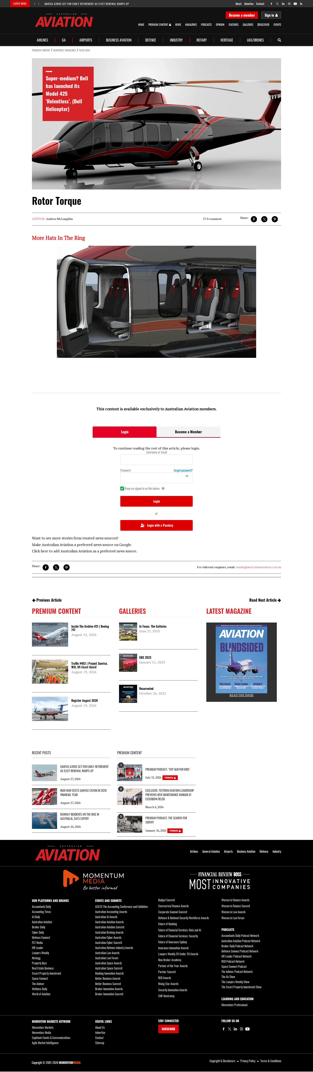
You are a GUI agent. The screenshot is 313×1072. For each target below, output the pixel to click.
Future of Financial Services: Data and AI (179, 930)
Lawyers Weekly (40, 953)
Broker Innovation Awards (109, 989)
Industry (176, 40)
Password (125, 470)
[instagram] (289, 3)
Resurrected (146, 688)
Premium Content (158, 24)
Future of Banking (167, 924)
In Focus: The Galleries (153, 626)
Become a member (242, 15)
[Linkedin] (235, 1029)
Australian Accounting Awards (111, 911)
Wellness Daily (39, 989)
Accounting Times (41, 911)
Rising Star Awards (168, 983)
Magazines (191, 24)
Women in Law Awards (233, 912)
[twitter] (277, 3)
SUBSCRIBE (168, 1029)
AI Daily (36, 917)
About (238, 3)
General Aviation (211, 851)
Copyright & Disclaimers (222, 1061)
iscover (264, 24)
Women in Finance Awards (235, 900)
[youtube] (295, 3)
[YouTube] (247, 1029)
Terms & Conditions (270, 1061)
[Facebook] (223, 1029)
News (178, 24)
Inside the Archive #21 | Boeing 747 (90, 628)
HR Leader (37, 947)
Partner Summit (167, 971)
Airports (85, 40)
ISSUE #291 (84, 50)
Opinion (220, 24)
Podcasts (206, 24)
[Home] (67, 853)
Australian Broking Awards (109, 932)
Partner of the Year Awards (173, 966)
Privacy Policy (247, 1061)
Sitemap (99, 1042)
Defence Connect (41, 937)
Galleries (248, 24)
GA (64, 40)
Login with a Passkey (160, 525)
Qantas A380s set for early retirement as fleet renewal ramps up (87, 4)
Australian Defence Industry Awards (114, 947)
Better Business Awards (107, 978)
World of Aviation (41, 994)
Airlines (42, 40)
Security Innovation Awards (172, 990)
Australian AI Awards (106, 917)
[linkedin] (283, 3)
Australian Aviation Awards (109, 922)
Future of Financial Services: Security (178, 936)
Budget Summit (166, 900)
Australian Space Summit (108, 968)
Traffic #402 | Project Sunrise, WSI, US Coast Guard (89, 665)
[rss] (301, 3)
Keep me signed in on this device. (142, 488)
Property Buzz (39, 963)
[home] (64, 20)
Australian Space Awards (108, 963)
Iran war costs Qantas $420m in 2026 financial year (83, 792)
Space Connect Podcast (234, 966)
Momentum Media (41, 1032)
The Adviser (38, 983)
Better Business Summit (108, 983)
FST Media (37, 942)
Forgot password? (183, 470)
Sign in (269, 15)
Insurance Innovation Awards (173, 948)
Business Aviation (118, 40)
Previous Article (49, 600)
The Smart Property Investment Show (241, 987)
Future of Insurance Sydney (172, 942)
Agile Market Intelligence (45, 1042)
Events (277, 24)
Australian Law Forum (106, 958)
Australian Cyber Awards (108, 937)
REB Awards (164, 977)
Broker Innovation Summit (109, 994)
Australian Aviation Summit (109, 927)
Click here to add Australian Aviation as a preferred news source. (84, 551)
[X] (229, 1029)
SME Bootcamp (166, 996)
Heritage (227, 40)
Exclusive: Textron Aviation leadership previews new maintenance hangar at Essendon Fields (169, 794)
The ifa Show (228, 976)
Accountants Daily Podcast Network (240, 935)
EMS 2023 (145, 657)
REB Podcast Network (232, 961)
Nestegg (36, 958)
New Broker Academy (169, 960)
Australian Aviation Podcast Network (240, 941)
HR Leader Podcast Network (236, 956)
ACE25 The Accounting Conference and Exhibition (121, 906)
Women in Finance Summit (235, 906)
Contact (260, 3)
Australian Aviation (42, 922)
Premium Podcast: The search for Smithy (166, 820)
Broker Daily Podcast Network (237, 946)
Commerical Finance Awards (173, 906)
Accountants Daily (41, 906)
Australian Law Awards (107, 953)
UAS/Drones (255, 40)
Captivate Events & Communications (51, 1037)
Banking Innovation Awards (109, 973)
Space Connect (40, 978)
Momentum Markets (42, 1027)
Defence (150, 40)
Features (233, 24)
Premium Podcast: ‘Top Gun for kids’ (167, 769)
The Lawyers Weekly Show (235, 982)
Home (141, 24)
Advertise (248, 3)
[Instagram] (241, 1029)
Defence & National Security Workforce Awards (183, 918)
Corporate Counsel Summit (172, 912)
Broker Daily (38, 927)
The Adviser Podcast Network (237, 971)
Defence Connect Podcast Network (239, 951)
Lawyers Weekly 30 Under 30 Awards (178, 954)
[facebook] (271, 3)
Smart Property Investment (46, 973)
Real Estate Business (43, 968)
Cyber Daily (38, 932)
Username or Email (156, 452)
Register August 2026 (84, 700)
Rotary (202, 40)
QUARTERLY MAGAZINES (64, 50)
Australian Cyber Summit (108, 942)
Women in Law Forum (232, 918)
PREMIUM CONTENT (41, 50)
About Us (100, 1027)
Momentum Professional (234, 1005)
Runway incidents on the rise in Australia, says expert (79, 816)
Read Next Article (263, 600)
